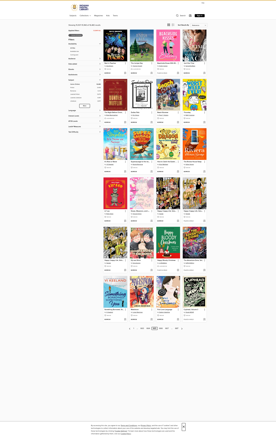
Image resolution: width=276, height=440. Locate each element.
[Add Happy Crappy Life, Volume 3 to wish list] (178, 221)
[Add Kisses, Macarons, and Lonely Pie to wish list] (151, 221)
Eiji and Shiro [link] (136, 260)
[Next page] (182, 328)
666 (161, 328)
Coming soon (74, 55)
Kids (108, 15)
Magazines (98, 15)
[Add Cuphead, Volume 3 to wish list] (204, 319)
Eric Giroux (136, 115)
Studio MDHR (190, 312)
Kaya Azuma (136, 263)
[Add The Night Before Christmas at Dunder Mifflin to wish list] (125, 122)
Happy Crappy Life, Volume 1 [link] (114, 260)
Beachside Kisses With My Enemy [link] (167, 63)
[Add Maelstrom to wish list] (151, 319)
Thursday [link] (187, 113)
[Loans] (190, 16)
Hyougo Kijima (137, 214)
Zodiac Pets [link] (135, 113)
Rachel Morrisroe (138, 164)
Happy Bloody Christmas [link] (166, 260)
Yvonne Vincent (137, 66)
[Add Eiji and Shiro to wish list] (151, 270)
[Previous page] (130, 328)
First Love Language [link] (164, 310)
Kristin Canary (163, 66)
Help (203, 3)
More (84, 106)
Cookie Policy (126, 434)
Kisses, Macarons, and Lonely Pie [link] (141, 211)
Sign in (199, 15)
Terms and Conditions (129, 425)
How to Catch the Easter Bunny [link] (167, 162)
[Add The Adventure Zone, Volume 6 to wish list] (204, 270)
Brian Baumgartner (112, 115)
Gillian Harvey (190, 164)
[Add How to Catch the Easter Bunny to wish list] (178, 171)
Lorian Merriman (138, 312)
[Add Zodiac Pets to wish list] (151, 122)
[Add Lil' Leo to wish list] (125, 221)
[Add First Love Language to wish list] (178, 319)
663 (142, 328)
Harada (188, 214)
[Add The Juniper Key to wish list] (151, 73)
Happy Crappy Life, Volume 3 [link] (167, 211)
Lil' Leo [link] (107, 211)
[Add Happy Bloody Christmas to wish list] (178, 270)
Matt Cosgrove (190, 115)
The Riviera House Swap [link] (193, 162)
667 (167, 328)
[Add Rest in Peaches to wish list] (125, 73)
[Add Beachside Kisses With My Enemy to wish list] (178, 73)
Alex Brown (109, 66)
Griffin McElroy (190, 263)
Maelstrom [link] (135, 310)
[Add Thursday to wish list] (204, 122)
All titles (72, 48)
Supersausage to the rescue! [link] (141, 162)
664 (148, 328)
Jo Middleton (163, 263)
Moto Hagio (109, 214)
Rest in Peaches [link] (110, 63)
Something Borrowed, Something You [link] (114, 310)
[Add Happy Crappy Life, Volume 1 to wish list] (125, 270)
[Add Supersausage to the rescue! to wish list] (151, 171)
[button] (180, 16)
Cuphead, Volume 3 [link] (191, 310)
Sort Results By (183, 25)
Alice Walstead (163, 164)
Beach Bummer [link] (162, 113)
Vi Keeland (109, 312)
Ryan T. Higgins (163, 115)
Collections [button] (84, 15)
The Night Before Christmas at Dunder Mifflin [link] (114, 113)
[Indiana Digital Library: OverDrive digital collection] (80, 7)
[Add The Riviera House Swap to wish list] (204, 171)
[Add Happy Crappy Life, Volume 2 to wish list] (204, 221)
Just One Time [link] (189, 63)
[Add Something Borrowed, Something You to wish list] (125, 319)
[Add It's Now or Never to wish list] (125, 171)
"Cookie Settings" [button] (120, 431)
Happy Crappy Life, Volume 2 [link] (193, 211)
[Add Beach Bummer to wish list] (178, 122)
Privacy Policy (146, 425)
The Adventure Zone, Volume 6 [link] (193, 260)
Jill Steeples (110, 164)
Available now (74, 51)
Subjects (73, 15)
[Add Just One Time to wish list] (204, 73)
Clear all (97, 31)
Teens (115, 15)
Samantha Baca (190, 66)
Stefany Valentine (164, 312)
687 (176, 328)
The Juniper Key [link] (137, 63)
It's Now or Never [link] (110, 162)
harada (161, 214)
